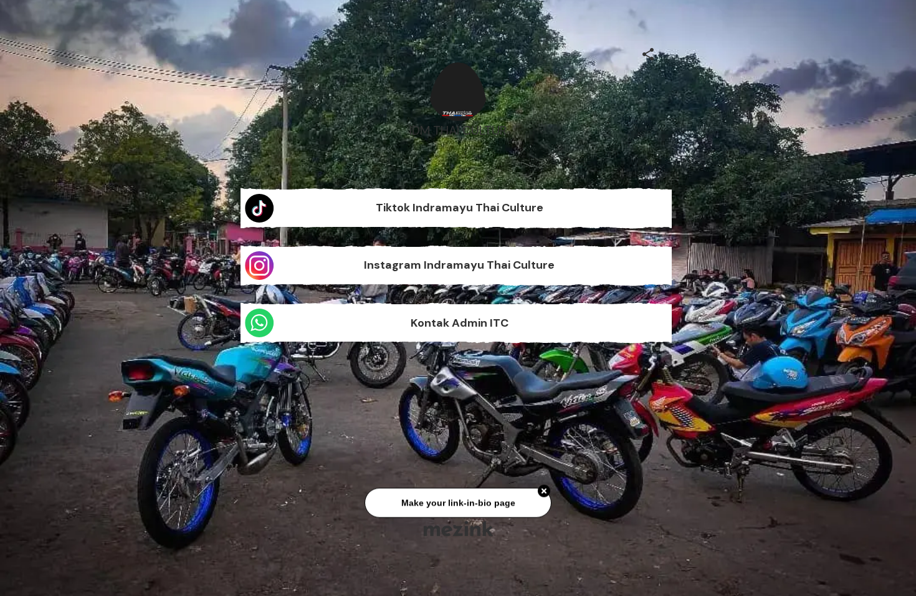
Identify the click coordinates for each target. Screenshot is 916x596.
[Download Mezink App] (458, 528)
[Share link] (648, 52)
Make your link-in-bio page (458, 507)
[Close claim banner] (544, 495)
